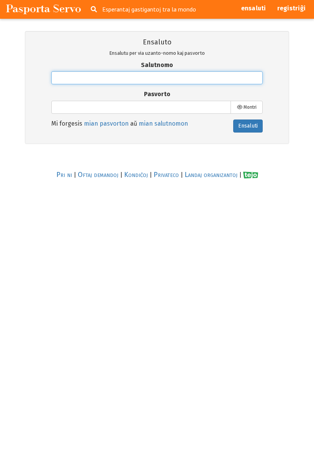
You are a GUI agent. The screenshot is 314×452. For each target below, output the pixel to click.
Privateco (166, 174)
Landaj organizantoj (211, 174)
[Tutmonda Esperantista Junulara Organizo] (250, 175)
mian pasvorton (106, 123)
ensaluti (253, 8)
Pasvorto (157, 94)
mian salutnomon (163, 123)
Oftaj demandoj (98, 174)
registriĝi (291, 8)
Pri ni (64, 174)
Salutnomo (157, 65)
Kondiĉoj (136, 174)
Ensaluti (248, 126)
